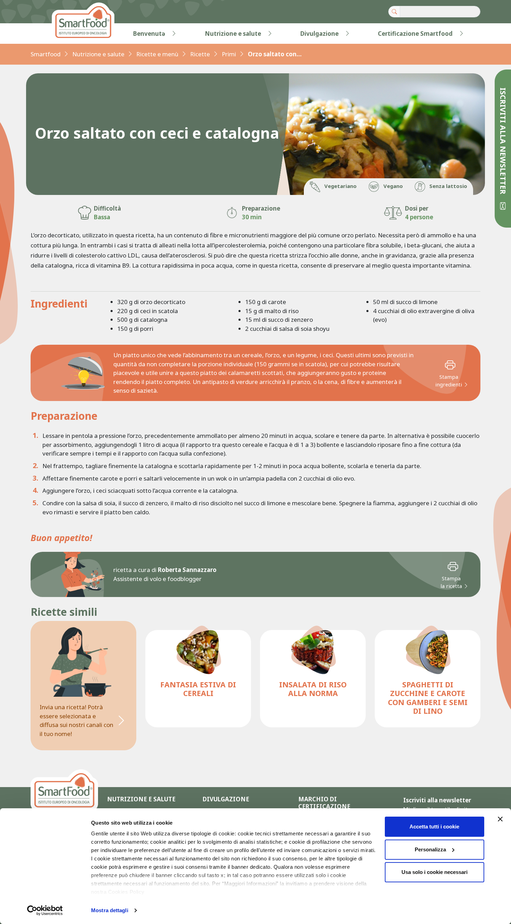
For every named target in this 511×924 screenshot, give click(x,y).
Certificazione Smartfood (415, 34)
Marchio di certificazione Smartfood (324, 806)
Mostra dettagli (109, 910)
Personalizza (430, 849)
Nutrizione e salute (233, 34)
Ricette (200, 54)
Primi (229, 54)
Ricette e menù (157, 54)
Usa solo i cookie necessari (435, 872)
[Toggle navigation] (45, 34)
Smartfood (45, 54)
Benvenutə (149, 34)
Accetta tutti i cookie (434, 826)
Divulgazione (319, 34)
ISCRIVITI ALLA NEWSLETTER (503, 142)
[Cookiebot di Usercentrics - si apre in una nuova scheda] (45, 910)
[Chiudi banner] (500, 819)
